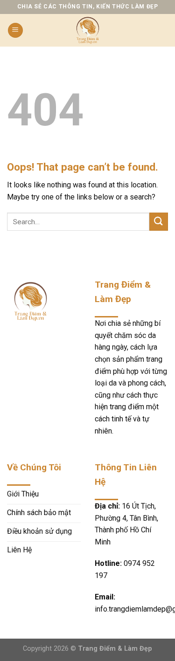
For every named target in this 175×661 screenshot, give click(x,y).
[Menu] (15, 30)
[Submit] (158, 222)
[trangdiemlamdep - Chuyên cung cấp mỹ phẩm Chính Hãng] (87, 30)
